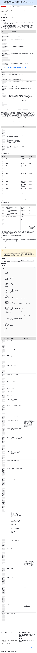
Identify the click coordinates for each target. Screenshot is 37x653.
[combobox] (22, 6)
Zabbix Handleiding (4, 10)
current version (22, 2)
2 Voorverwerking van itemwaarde (24, 10)
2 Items (16, 10)
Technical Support (22, 645)
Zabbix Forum (31, 647)
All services (21, 647)
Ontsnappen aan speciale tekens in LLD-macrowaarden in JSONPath (15, 67)
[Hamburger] (35, 6)
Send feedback (4, 646)
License (18, 651)
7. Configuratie (11, 10)
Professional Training (32, 645)
